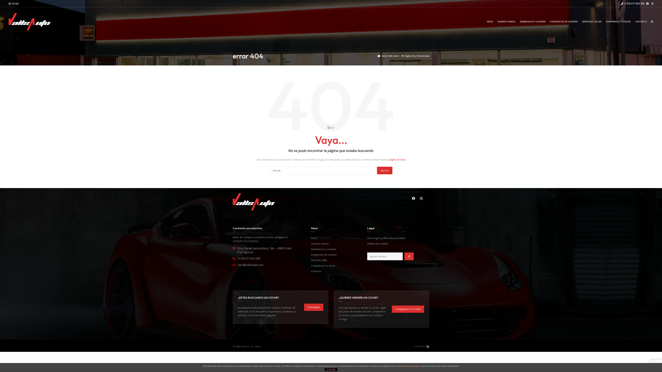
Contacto (316, 271)
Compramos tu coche (323, 265)
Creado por (420, 346)
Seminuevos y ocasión (323, 249)
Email (15, 3)
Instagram (420, 198)
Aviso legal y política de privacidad (386, 238)
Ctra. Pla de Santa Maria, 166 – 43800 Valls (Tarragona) (264, 250)
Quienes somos (320, 243)
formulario (314, 307)
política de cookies (411, 366)
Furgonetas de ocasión (324, 254)
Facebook (413, 198)
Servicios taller (319, 260)
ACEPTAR (331, 370)
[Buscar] (409, 256)
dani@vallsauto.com (250, 265)
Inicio (314, 238)
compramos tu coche (408, 309)
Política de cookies (377, 243)
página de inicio (397, 159)
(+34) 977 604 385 (634, 3)
